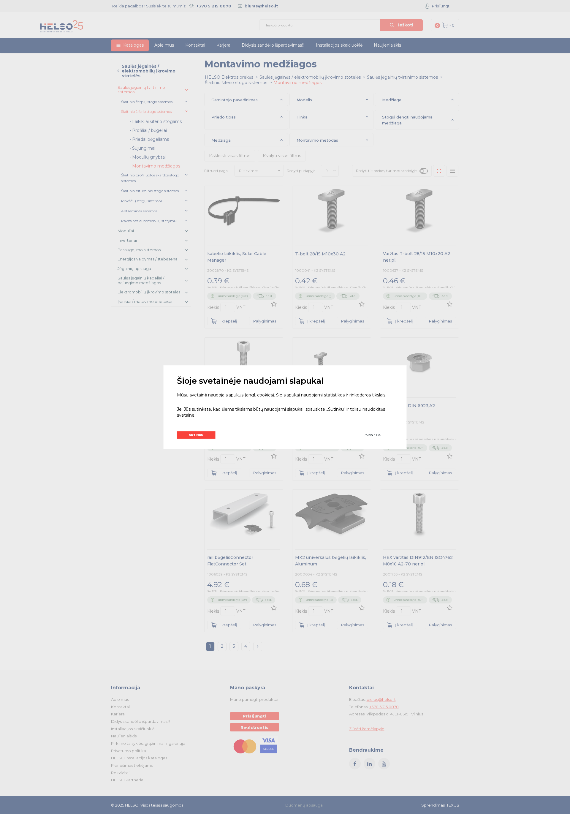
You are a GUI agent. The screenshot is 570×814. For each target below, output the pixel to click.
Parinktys (372, 435)
